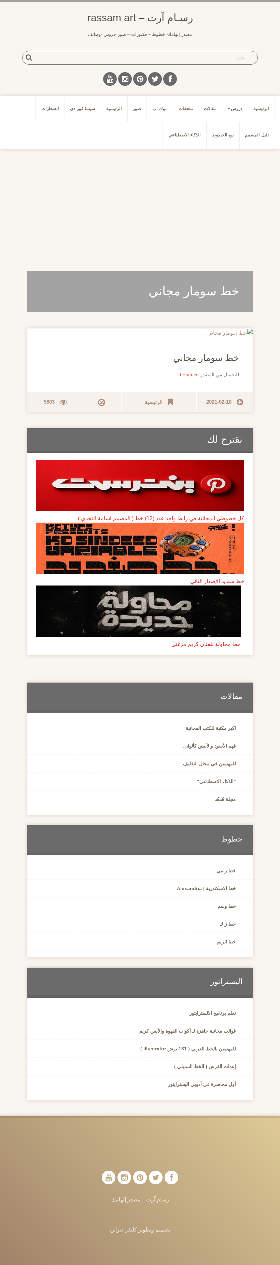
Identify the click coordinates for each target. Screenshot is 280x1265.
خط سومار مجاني (206, 358)
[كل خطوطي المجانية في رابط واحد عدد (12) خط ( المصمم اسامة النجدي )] (140, 485)
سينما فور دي (82, 108)
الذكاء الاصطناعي (184, 134)
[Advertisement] (140, 207)
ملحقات (186, 108)
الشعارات (50, 108)
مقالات (210, 108)
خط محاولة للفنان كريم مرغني (206, 644)
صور (137, 108)
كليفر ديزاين (123, 1230)
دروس (236, 108)
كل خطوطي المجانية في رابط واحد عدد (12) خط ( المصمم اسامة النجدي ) (161, 518)
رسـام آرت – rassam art (140, 17)
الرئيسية (261, 108)
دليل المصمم (257, 134)
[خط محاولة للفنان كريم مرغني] (138, 611)
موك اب (160, 108)
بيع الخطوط (223, 134)
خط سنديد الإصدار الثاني (217, 581)
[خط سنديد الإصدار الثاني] (140, 548)
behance (189, 374)
